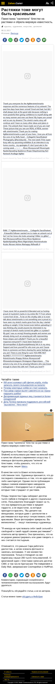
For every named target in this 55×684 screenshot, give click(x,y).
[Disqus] (27, 631)
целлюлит (37, 26)
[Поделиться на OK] (33, 40)
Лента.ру (14, 33)
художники (17, 26)
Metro (24, 466)
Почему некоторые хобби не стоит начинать (25, 388)
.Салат (19, 3)
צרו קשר (6, 679)
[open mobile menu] (3, 3)
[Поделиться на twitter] (21, 40)
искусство (27, 26)
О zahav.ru (7, 672)
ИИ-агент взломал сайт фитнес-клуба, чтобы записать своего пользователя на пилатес (26, 383)
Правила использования (40, 672)
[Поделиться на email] (27, 40)
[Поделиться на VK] (38, 40)
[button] (51, 410)
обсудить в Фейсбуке (32, 596)
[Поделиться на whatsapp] (10, 40)
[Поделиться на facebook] (5, 40)
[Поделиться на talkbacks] (44, 40)
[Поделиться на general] (16, 40)
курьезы (7, 26)
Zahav (11, 3)
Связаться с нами (38, 676)
